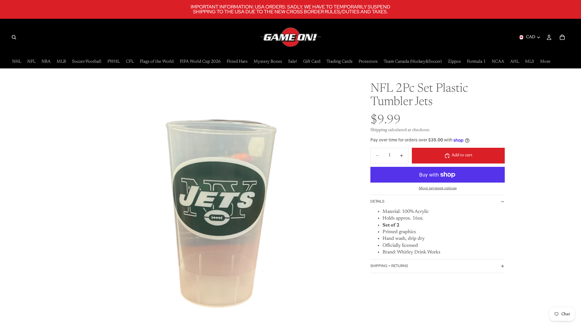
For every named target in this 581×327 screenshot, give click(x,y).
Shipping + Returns (389, 265)
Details (377, 201)
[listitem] (545, 61)
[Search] (14, 37)
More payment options (438, 188)
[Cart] (562, 37)
